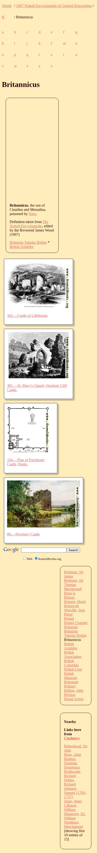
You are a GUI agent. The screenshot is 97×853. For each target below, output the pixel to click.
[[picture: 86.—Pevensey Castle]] (43, 526)
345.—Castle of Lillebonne (27, 316)
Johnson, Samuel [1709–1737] (75, 792)
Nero (32, 214)
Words (7, 6)
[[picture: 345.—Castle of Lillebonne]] (38, 308)
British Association (72, 654)
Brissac (69, 597)
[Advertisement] (48, 150)
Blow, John (72, 755)
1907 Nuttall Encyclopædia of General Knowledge (54, 6)
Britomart (71, 682)
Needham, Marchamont (73, 824)
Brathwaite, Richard (72, 774)
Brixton (69, 695)
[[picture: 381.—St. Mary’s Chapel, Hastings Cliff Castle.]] (38, 378)
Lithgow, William (70, 807)
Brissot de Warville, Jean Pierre (74, 610)
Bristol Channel (75, 623)
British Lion (73, 669)
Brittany (70, 686)
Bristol (69, 619)
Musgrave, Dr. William (74, 816)
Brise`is (69, 593)
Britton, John (73, 690)
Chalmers (72, 738)
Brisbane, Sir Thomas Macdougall (73, 584)
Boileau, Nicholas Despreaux (72, 763)
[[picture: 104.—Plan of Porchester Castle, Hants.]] (28, 452)
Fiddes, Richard (70, 782)
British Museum (70, 676)
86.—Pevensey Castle (23, 534)
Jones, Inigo (73, 801)
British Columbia (71, 663)
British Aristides (21, 247)
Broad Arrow (74, 699)
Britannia (71, 627)
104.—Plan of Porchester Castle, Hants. (25, 462)
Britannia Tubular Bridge (28, 242)
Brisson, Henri (75, 602)
